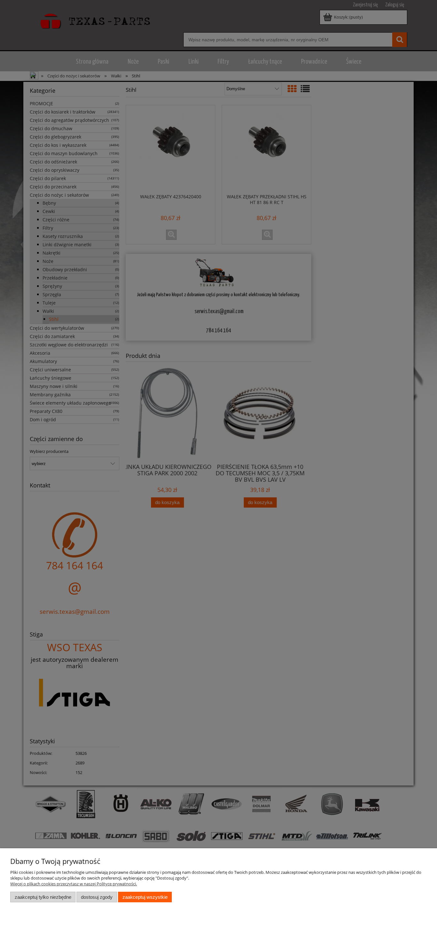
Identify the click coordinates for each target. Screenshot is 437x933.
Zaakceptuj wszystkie (145, 897)
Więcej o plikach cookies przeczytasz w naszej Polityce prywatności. (73, 884)
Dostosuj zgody (97, 897)
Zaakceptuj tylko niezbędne (43, 897)
